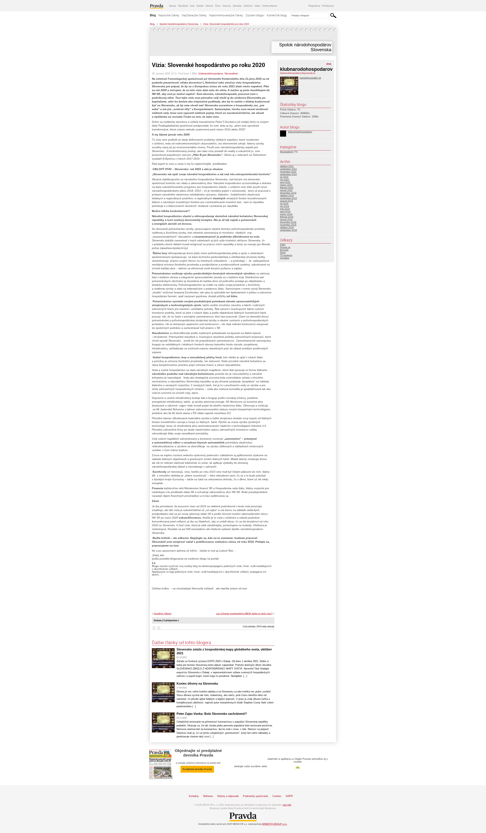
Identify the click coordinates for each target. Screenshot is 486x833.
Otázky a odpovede (228, 796)
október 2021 (287, 166)
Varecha (226, 6)
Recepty (284, 250)
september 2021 (288, 169)
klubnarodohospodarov (211, 73)
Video (257, 6)
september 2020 (288, 174)
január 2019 (286, 219)
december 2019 (288, 193)
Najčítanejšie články (194, 15)
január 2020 (286, 190)
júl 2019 (284, 203)
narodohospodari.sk (310, 77)
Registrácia (314, 6)
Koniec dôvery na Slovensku (197, 683)
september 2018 (288, 230)
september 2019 (288, 198)
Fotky (283, 244)
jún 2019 (284, 206)
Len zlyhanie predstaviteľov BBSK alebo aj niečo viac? (244, 613)
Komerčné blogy (277, 15)
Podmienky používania (255, 796)
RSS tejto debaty (265, 626)
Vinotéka (284, 258)
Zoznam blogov (254, 15)
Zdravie (209, 6)
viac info (287, 805)
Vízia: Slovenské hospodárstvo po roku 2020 (226, 24)
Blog (153, 15)
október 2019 (287, 195)
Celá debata (249, 626)
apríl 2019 (285, 211)
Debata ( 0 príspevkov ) (166, 620)
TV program (286, 255)
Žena (217, 6)
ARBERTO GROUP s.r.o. (274, 824)
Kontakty (194, 796)
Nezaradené (231, 73)
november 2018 (288, 225)
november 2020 (288, 171)
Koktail (200, 6)
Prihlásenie (328, 6)
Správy (172, 6)
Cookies (276, 796)
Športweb (183, 6)
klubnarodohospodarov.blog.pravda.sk (297, 73)
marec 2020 (286, 185)
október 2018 (287, 227)
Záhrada (237, 6)
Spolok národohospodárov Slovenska (178, 24)
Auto (192, 6)
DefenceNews (269, 6)
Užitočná (247, 6)
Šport (283, 252)
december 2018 (288, 222)
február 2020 (286, 187)
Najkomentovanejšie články (226, 15)
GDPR (289, 796)
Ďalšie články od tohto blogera (181, 642)
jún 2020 (284, 179)
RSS (329, 64)
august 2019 (286, 201)
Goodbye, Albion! (162, 613)
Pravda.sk (285, 247)
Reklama (208, 796)
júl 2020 (284, 177)
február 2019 (286, 217)
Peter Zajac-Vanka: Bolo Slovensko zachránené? (212, 713)
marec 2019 (286, 214)
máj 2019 (285, 209)
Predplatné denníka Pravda (197, 769)
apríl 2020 (285, 182)
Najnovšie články (168, 15)
